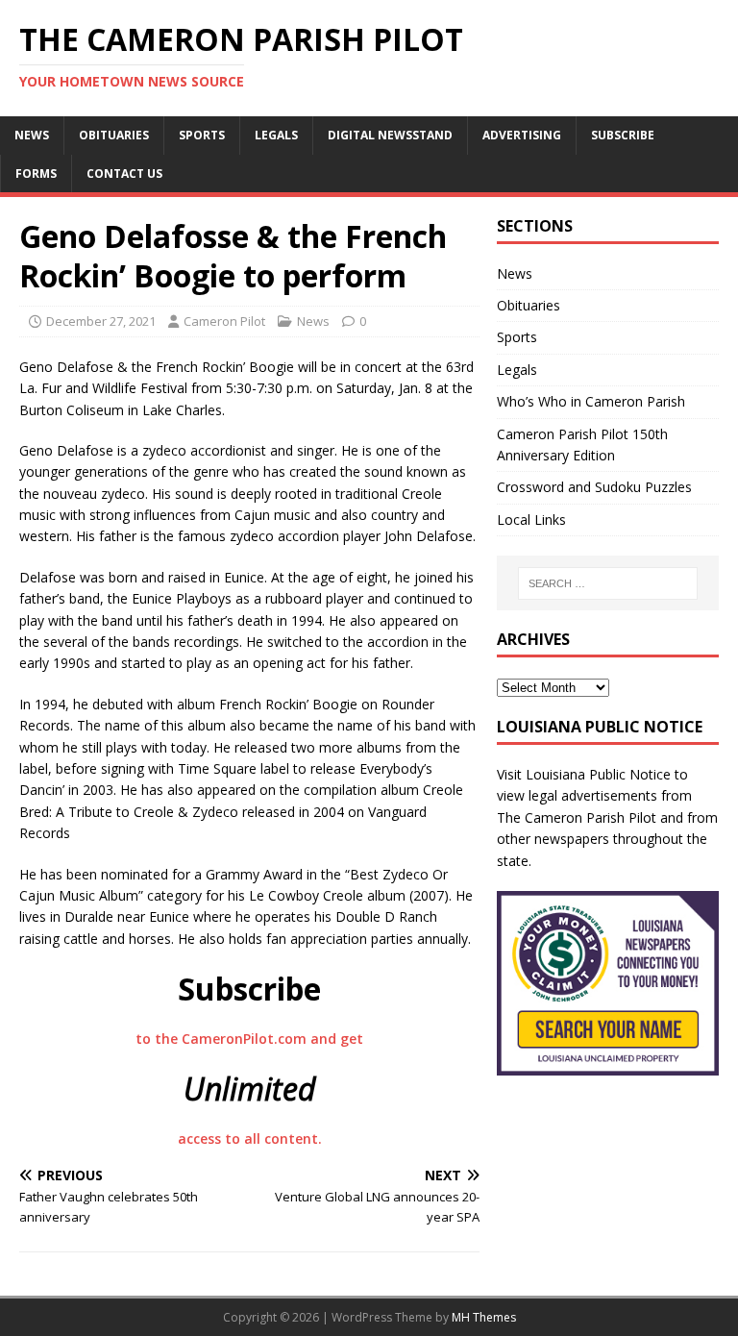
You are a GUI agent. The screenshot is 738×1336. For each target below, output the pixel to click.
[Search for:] (607, 583)
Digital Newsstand (390, 135)
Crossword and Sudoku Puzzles (594, 487)
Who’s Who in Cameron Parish (591, 401)
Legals (276, 135)
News (31, 135)
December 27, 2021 (101, 321)
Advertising (521, 135)
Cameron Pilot (224, 321)
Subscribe (622, 135)
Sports (202, 135)
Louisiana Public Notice (598, 774)
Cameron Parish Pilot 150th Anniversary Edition (582, 444)
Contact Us (124, 173)
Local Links (531, 519)
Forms (36, 173)
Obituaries (114, 135)
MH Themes (484, 1317)
